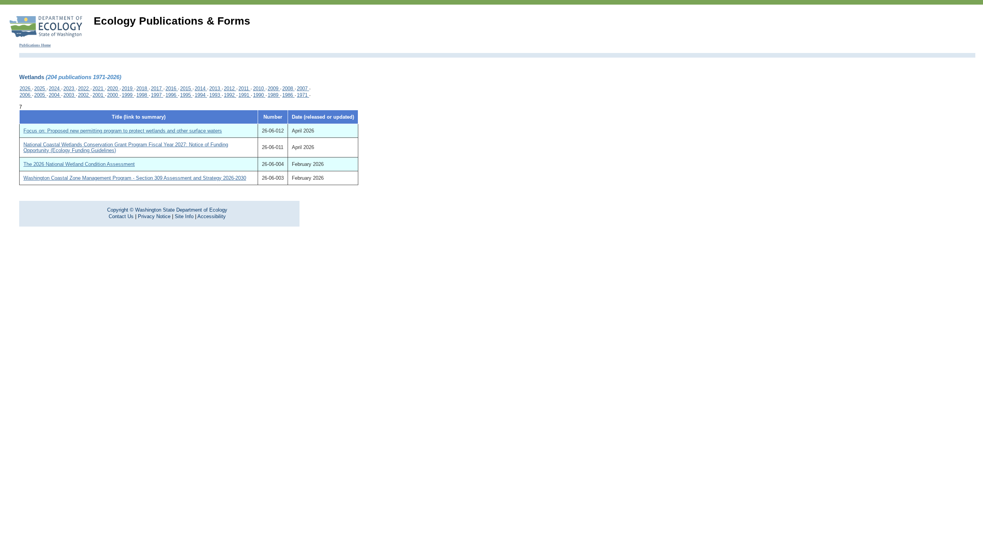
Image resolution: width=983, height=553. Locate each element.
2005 (40, 95)
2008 (288, 88)
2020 (113, 88)
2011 (244, 88)
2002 (84, 95)
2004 (55, 95)
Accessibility (211, 216)
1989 (274, 95)
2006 (26, 95)
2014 (201, 88)
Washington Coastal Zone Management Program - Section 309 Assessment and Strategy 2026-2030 (134, 178)
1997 (157, 95)
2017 (157, 88)
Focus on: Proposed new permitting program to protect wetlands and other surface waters (122, 131)
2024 (55, 88)
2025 (40, 88)
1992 (230, 95)
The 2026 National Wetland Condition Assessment (79, 164)
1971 (303, 95)
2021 (99, 88)
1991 (244, 95)
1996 (171, 95)
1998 (142, 95)
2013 (215, 88)
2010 (259, 88)
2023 (69, 88)
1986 (288, 95)
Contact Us (121, 216)
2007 (303, 88)
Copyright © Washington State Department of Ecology (167, 210)
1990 (259, 95)
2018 (142, 88)
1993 (215, 95)
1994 (201, 95)
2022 (84, 88)
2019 (128, 88)
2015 (186, 88)
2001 (99, 95)
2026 (26, 88)
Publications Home (35, 45)
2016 (171, 88)
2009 (274, 88)
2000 (113, 95)
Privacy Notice (154, 216)
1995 (186, 95)
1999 (128, 95)
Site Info (184, 216)
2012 (230, 88)
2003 (69, 95)
